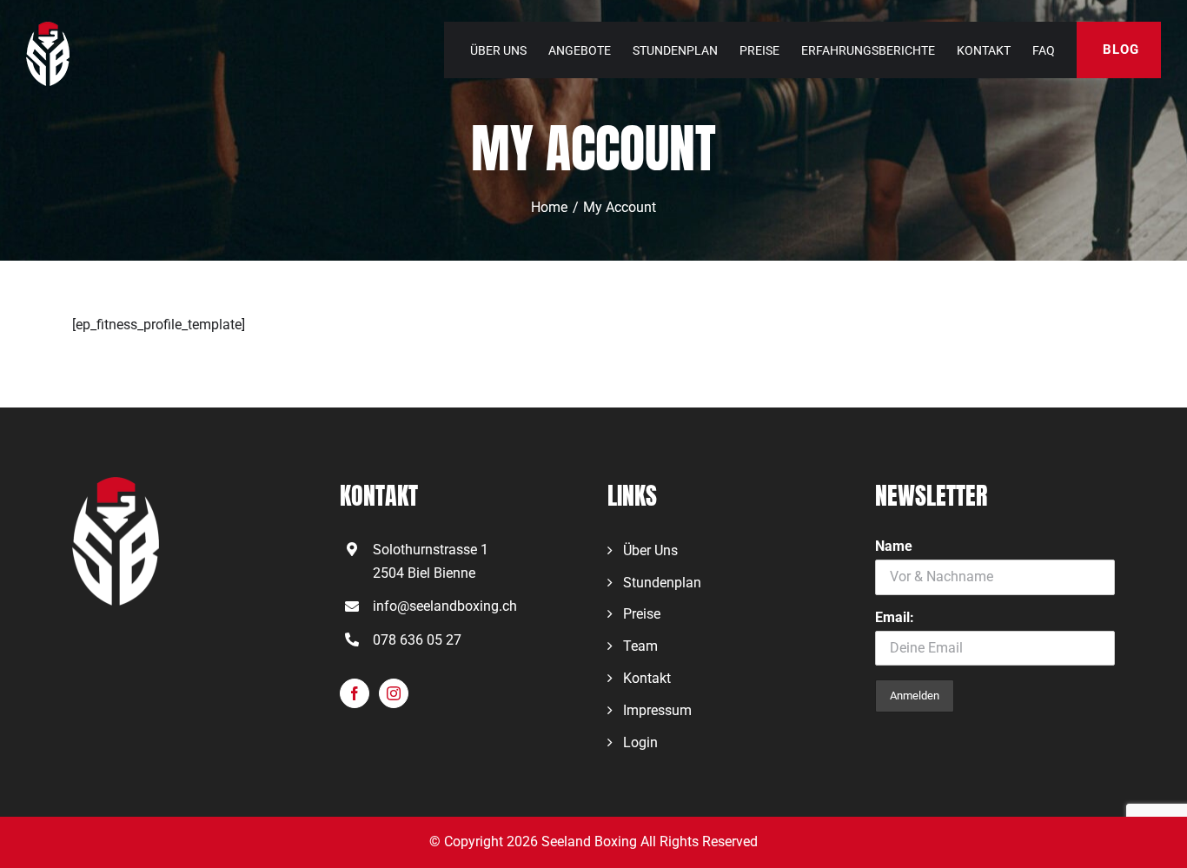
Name (893, 546)
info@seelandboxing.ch (445, 606)
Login (640, 742)
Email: (894, 617)
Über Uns (650, 550)
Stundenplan (662, 582)
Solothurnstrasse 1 (430, 549)
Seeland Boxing (589, 841)
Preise (641, 614)
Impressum (657, 710)
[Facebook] (354, 693)
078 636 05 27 (417, 640)
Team (640, 646)
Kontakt (647, 678)
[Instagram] (393, 693)
